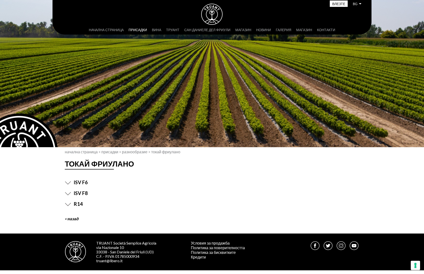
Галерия (283, 30)
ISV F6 (81, 182)
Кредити (198, 257)
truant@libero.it (109, 261)
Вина (156, 30)
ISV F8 (81, 193)
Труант (172, 30)
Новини (263, 30)
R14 (78, 204)
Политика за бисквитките (213, 252)
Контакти (326, 30)
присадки (138, 30)
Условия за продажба (210, 243)
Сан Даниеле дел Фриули (207, 30)
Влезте (338, 4)
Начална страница (106, 30)
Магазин (243, 30)
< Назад (72, 219)
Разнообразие (134, 152)
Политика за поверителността (218, 248)
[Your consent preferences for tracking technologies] (415, 265)
